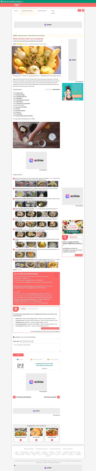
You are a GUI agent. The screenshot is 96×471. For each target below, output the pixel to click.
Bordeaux (30, 288)
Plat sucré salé (55, 84)
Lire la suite (78, 255)
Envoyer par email (53, 359)
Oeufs (70, 453)
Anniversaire (42, 84)
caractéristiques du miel (35, 294)
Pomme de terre (56, 81)
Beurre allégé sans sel (34, 84)
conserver (28, 280)
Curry (26, 81)
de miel (18, 108)
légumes (29, 261)
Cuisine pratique (42, 10)
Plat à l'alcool (16, 86)
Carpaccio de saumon (20, 437)
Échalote (30, 81)
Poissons (39, 79)
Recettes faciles (29, 449)
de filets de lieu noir (22, 96)
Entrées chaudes (35, 453)
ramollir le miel (44, 303)
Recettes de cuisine (27, 10)
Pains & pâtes (77, 453)
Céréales (44, 451)
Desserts (17, 453)
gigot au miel (33, 297)
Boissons (38, 451)
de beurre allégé (20, 94)
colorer (36, 209)
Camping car (16, 82)
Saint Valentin (19, 79)
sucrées (57, 454)
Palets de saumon (52, 437)
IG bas (59, 453)
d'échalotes (19, 98)
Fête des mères (25, 79)
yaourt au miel (37, 301)
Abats (16, 451)
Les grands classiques (46, 79)
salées (34, 454)
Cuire (16, 249)
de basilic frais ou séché (23, 100)
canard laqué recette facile (27, 299)
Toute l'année (31, 86)
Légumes (65, 453)
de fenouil (19, 114)
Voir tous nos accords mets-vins (50, 328)
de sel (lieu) (20, 101)
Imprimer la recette (37, 359)
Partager (21, 359)
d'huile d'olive (19, 93)
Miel (46, 81)
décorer (37, 198)
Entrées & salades (25, 453)
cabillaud (24, 278)
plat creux (53, 259)
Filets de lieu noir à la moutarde (36, 35)
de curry (19, 112)
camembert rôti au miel (20, 301)
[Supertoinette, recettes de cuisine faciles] (17, 5)
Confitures (51, 451)
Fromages (53, 453)
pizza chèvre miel (45, 299)
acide (58, 249)
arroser (34, 261)
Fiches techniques (55, 449)
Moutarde (49, 81)
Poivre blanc (22, 84)
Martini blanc (41, 81)
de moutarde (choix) (21, 107)
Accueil (16, 10)
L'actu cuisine (53, 12)
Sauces (40, 454)
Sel (20, 81)
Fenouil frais (48, 84)
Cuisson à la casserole (40, 82)
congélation (28, 282)
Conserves (58, 451)
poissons (16, 278)
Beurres (32, 451)
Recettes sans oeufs (50, 82)
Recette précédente (23, 397)
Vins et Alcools (70, 454)
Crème (27, 84)
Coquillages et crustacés (69, 451)
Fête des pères (33, 79)
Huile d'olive (35, 81)
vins (18, 286)
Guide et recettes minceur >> (12, 1)
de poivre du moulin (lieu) (23, 103)
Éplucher (51, 178)
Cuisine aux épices (23, 86)
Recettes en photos (23, 35)
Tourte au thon (36, 437)
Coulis (78, 451)
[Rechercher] (79, 10)
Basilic (23, 81)
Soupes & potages (48, 454)
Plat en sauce (32, 82)
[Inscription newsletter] (72, 227)
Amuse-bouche (24, 451)
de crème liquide (21, 110)
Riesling (16, 288)
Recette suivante (50, 397)
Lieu (18, 84)
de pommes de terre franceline (25, 115)
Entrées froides (44, 453)
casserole (21, 239)
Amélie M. (19, 269)
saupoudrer (26, 229)
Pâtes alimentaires (20, 454)
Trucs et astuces (68, 449)
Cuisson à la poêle (24, 82)
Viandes (63, 454)
